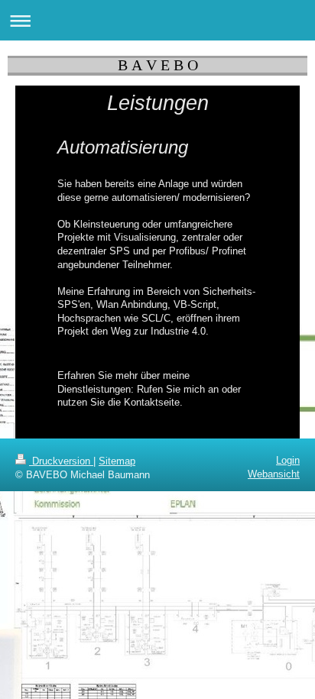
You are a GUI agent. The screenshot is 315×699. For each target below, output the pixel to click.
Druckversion (61, 461)
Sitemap (117, 461)
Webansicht (274, 474)
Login (288, 460)
